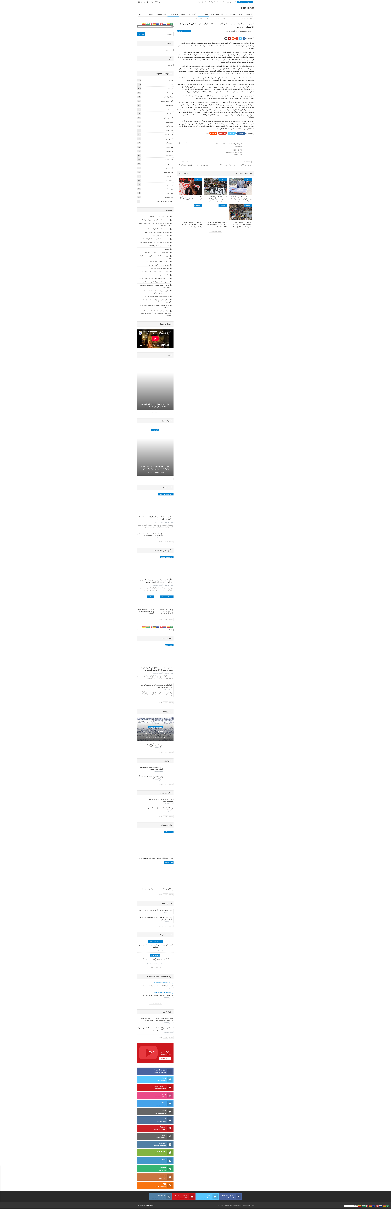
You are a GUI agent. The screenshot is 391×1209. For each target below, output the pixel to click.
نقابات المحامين (169, 197)
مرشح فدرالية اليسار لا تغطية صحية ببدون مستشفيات (235, 165)
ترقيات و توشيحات (168, 184)
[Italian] (151, 23)
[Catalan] (168, 23)
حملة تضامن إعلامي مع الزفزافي (160, 268)
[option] (155, 386)
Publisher (247, 8)
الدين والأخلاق (170, 126)
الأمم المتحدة (203, 14)
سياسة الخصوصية (164, 275)
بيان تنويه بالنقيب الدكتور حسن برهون (158, 265)
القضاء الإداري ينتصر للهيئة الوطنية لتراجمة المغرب (155, 252)
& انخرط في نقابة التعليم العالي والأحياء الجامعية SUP (154, 242)
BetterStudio (149, 1205)
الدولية (241, 14)
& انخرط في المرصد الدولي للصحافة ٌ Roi (158, 229)
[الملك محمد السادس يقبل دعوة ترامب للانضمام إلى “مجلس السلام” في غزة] (155, 503)
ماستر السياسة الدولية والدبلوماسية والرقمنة (157, 296)
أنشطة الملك (170, 113)
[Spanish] (144, 23)
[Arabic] (172, 23)
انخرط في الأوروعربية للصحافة (227, 2)
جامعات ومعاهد (169, 105)
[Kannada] (147, 23)
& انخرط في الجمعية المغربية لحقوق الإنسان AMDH (155, 220)
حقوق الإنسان (173, 14)
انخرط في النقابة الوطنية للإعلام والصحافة (206, 2)
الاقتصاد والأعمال (169, 118)
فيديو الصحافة (170, 189)
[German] (154, 23)
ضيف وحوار (170, 193)
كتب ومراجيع (170, 176)
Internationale (231, 14)
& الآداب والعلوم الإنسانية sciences (159, 216)
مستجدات (171, 80)
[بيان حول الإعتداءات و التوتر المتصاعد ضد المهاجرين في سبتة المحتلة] (155, 729)
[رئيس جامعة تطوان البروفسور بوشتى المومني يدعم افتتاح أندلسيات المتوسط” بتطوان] (155, 843)
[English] (161, 23)
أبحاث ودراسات (169, 151)
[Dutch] (165, 23)
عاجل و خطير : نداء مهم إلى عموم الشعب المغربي (155, 282)
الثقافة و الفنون (169, 159)
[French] (158, 23)
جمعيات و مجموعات (168, 164)
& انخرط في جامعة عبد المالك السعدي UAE (157, 232)
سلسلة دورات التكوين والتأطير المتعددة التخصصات (155, 271)
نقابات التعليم (170, 155)
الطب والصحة (170, 122)
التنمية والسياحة (169, 134)
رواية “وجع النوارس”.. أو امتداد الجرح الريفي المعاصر (155, 910)
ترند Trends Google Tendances (164, 93)
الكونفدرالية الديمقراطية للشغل (165, 201)
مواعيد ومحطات (169, 130)
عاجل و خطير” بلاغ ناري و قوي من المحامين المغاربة (158, 995)
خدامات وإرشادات (169, 172)
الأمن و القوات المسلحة (189, 14)
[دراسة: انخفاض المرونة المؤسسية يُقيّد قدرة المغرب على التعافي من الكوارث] (141, 810)
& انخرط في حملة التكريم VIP (161, 235)
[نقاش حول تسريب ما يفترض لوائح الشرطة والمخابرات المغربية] (145, 601)
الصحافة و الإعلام (217, 14)
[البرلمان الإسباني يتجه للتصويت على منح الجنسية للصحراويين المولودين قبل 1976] (155, 385)
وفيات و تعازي (170, 139)
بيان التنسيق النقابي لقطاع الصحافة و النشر (157, 261)
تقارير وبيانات (170, 143)
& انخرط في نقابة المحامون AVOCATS (158, 246)
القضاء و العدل (161, 14)
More (191, 2)
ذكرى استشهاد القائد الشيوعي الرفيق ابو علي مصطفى (158, 985)
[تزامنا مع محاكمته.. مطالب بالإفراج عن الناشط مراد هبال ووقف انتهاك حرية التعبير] (190, 186)
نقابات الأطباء (170, 180)
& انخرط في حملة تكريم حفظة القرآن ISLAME (156, 239)
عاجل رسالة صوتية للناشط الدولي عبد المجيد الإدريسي (154, 278)
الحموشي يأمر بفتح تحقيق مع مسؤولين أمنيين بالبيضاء (196, 165)
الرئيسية (249, 14)
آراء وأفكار (171, 109)
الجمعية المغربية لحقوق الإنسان (155, 727)
